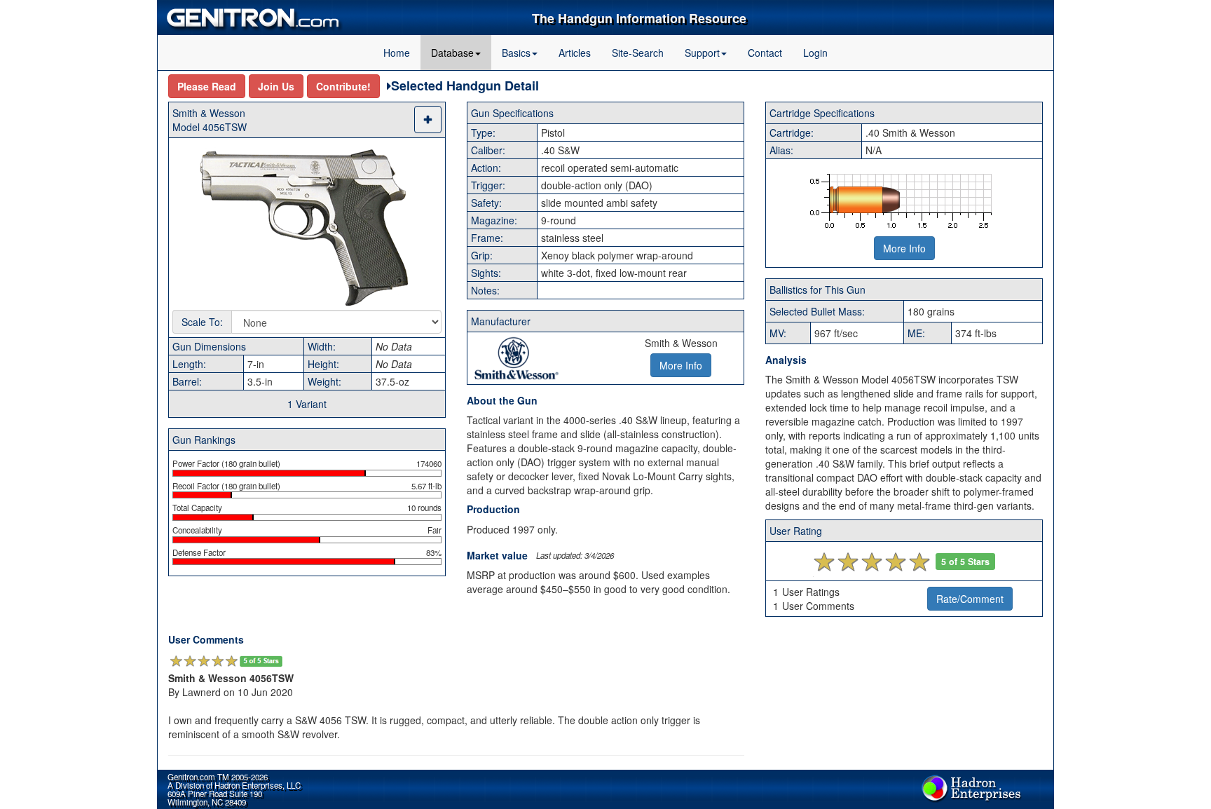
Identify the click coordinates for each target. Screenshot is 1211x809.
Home (396, 53)
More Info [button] (680, 365)
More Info (904, 248)
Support (702, 53)
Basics (516, 53)
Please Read (206, 86)
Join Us (276, 86)
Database (452, 53)
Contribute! (343, 86)
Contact (765, 53)
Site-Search (638, 53)
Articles (575, 53)
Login (815, 53)
